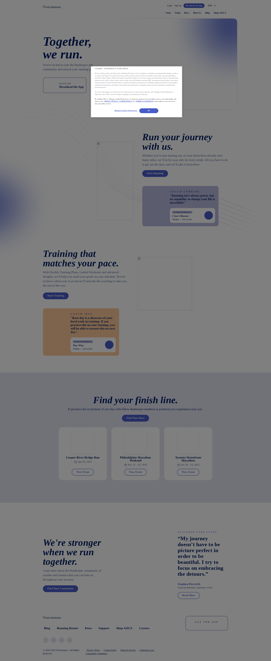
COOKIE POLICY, (125, 101)
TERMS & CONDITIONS (144, 101)
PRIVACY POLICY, (111, 101)
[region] (136, 92)
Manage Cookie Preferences (126, 110)
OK (149, 110)
